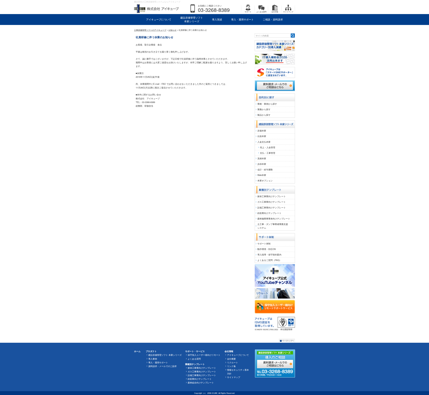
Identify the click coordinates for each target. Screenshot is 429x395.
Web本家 (261, 175)
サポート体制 (263, 243)
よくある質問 (261, 12)
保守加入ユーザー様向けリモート (204, 354)
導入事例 (152, 358)
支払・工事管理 (267, 152)
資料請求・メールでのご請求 (162, 366)
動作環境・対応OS (266, 249)
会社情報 (274, 12)
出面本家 (261, 136)
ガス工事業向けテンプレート (271, 201)
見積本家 (261, 158)
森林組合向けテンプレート (201, 382)
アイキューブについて (158, 19)
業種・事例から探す (267, 103)
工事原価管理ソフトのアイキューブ (150, 29)
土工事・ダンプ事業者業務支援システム (272, 225)
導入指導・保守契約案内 (269, 254)
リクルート (232, 362)
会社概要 (231, 358)
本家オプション (265, 180)
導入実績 (217, 19)
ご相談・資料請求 (273, 19)
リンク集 (231, 366)
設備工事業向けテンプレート (271, 207)
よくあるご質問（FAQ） (269, 260)
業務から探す (263, 109)
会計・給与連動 (265, 169)
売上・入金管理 (267, 147)
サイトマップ (288, 12)
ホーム (137, 351)
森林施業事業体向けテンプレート (273, 218)
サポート (248, 12)
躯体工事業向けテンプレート (271, 196)
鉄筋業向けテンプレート (269, 213)
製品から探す (263, 114)
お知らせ (172, 29)
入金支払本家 (263, 141)
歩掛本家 (261, 164)
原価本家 (261, 130)
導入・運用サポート (242, 19)
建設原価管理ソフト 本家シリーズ (191, 19)
